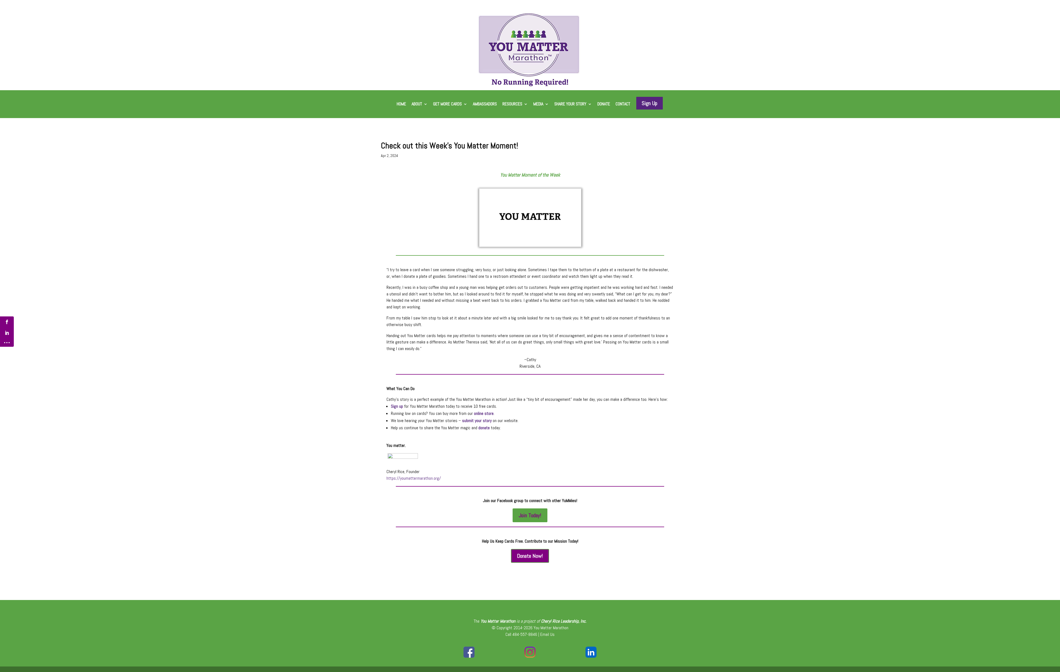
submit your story (477, 420)
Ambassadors (485, 104)
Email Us (547, 634)
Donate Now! (530, 555)
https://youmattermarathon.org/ (413, 478)
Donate (603, 104)
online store (484, 413)
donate (484, 428)
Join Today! (530, 515)
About (417, 104)
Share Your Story (570, 104)
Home (401, 104)
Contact (623, 104)
